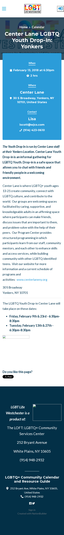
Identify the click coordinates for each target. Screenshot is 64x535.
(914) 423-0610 (34, 130)
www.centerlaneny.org (32, 279)
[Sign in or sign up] (60, 9)
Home (23, 27)
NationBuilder (39, 513)
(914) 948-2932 (34, 496)
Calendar (38, 27)
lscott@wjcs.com (32, 124)
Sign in (32, 509)
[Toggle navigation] (4, 9)
